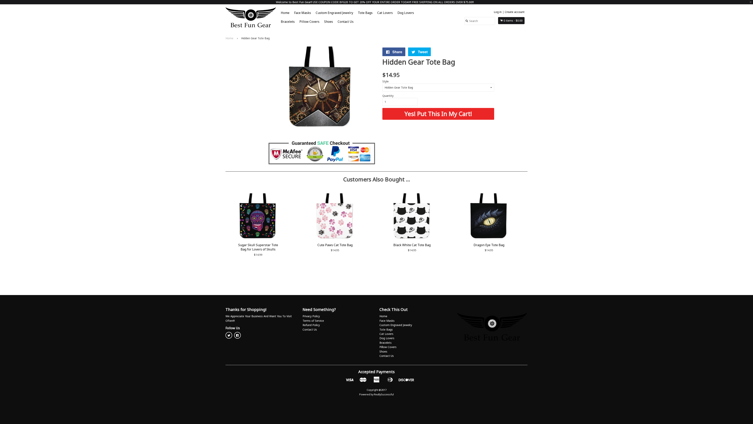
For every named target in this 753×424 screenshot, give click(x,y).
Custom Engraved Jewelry (334, 13)
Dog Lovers (405, 13)
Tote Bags (365, 13)
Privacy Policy (311, 316)
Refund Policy (311, 325)
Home (285, 13)
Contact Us (346, 21)
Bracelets (288, 21)
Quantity (388, 96)
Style (385, 81)
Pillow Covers (309, 21)
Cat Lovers (385, 13)
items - (513, 20)
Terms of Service (313, 321)
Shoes (328, 21)
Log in (498, 12)
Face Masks (302, 13)
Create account (515, 12)
